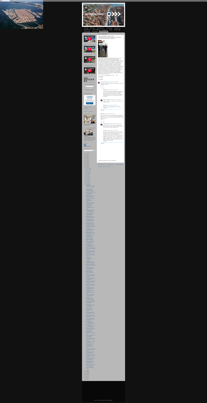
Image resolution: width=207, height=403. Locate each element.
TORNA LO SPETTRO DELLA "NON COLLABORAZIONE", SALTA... (90, 309)
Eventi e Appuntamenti (96, 29)
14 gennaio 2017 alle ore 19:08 (115, 123)
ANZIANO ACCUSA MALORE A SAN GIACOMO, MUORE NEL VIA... (90, 332)
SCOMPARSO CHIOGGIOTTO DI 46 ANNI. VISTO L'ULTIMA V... (90, 186)
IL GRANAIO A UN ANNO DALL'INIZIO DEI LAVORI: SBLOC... (90, 339)
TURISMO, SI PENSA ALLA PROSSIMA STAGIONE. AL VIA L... (90, 285)
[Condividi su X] (100, 76)
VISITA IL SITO (89, 103)
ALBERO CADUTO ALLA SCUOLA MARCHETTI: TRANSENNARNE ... (90, 210)
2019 (86, 164)
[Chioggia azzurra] (84, 110)
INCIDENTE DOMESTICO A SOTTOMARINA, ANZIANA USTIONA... (90, 359)
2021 (86, 161)
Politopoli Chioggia (117, 29)
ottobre (87, 171)
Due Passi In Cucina (103, 31)
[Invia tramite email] (98, 76)
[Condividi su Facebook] (101, 76)
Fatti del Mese (92, 28)
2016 (86, 370)
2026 (86, 154)
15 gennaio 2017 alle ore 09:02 (112, 130)
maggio (87, 178)
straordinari (107, 68)
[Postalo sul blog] (99, 76)
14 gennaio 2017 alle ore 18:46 (109, 113)
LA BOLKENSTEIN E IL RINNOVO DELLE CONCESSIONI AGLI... (90, 190)
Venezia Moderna (95, 31)
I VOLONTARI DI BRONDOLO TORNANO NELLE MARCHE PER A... (90, 262)
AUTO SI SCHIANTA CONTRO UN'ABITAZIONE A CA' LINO (90, 207)
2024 (86, 157)
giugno (87, 176)
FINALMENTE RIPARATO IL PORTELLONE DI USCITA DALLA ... (90, 265)
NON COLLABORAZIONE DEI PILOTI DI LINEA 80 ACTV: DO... (90, 275)
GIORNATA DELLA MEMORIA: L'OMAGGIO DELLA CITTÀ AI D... (90, 217)
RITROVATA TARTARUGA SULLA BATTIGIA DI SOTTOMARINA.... (90, 268)
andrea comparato (106, 99)
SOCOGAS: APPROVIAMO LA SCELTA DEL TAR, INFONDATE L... (90, 319)
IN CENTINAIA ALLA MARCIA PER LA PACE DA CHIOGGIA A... (90, 245)
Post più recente (101, 164)
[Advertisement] (103, 389)
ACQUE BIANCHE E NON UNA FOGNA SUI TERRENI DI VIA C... (90, 236)
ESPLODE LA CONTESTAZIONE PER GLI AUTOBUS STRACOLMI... (90, 305)
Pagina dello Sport (117, 28)
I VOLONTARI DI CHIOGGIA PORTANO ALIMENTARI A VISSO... (90, 248)
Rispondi (102, 85)
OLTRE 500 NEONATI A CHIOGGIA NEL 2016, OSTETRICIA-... (90, 362)
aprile (87, 179)
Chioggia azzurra (86, 109)
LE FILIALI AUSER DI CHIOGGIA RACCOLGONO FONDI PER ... (90, 292)
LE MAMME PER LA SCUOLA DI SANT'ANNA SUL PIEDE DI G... (90, 229)
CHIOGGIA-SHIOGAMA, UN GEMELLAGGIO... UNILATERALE (90, 336)
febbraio (87, 182)
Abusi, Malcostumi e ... (101, 28)
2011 (86, 377)
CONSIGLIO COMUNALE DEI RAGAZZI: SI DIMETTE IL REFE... (90, 214)
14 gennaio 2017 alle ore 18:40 (115, 99)
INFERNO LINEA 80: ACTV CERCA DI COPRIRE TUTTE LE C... (90, 295)
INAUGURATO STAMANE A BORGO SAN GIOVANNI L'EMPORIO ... (90, 252)
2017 (86, 167)
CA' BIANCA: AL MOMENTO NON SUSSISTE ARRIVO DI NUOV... (90, 349)
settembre (88, 172)
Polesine (110, 29)
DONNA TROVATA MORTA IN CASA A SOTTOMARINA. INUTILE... (90, 200)
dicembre (87, 168)
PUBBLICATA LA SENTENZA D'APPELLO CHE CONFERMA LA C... (90, 193)
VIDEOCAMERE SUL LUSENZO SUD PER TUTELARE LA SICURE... (90, 322)
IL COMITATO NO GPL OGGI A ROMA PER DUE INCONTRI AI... (90, 279)
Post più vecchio (119, 164)
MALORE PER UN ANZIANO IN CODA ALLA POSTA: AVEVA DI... (90, 356)
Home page (86, 28)
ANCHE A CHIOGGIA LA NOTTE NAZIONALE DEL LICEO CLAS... (90, 313)
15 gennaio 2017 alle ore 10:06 (112, 105)
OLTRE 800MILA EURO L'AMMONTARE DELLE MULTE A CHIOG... (90, 220)
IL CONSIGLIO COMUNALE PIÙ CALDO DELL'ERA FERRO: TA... (90, 282)
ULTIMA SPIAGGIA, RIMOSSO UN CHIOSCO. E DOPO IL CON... (90, 196)
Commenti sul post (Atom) (105, 166)
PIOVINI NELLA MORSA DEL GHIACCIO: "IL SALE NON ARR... (90, 316)
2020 (86, 162)
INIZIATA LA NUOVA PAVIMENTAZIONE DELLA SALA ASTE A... (90, 239)
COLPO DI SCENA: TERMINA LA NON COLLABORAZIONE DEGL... (89, 272)
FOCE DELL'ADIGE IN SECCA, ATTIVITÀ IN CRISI (90, 367)
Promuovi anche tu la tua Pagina (88, 111)
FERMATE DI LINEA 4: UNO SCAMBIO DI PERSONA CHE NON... (90, 226)
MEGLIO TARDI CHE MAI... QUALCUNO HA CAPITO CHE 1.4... (90, 255)
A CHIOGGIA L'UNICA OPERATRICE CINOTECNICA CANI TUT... (90, 346)
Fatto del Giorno (109, 28)
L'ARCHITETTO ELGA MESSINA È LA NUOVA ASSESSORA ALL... (90, 288)
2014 (86, 373)
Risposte (103, 121)
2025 (86, 155)
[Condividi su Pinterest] (102, 76)
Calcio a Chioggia (87, 31)
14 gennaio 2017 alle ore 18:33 (112, 89)
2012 (86, 376)
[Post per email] (116, 75)
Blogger (111, 400)
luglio (87, 175)
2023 (86, 158)
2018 (86, 165)
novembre (88, 169)
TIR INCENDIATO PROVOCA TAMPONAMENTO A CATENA (89, 258)
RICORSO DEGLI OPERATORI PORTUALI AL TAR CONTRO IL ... (90, 325)
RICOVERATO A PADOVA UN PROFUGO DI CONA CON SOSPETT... (90, 302)
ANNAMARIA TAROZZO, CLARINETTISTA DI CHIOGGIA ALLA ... (90, 352)
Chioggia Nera (104, 29)
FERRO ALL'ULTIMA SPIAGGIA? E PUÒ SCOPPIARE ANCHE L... (90, 298)
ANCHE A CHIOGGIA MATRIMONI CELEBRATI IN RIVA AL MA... (90, 233)
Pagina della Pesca (87, 29)
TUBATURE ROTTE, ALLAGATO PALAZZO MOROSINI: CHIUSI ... (90, 223)
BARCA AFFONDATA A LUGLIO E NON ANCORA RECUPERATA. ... (90, 329)
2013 (86, 374)
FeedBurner (92, 89)
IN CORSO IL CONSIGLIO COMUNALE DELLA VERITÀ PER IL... (90, 203)
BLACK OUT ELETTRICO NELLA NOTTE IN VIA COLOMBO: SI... (90, 242)
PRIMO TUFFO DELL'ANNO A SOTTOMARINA (90, 365)
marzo (87, 181)
